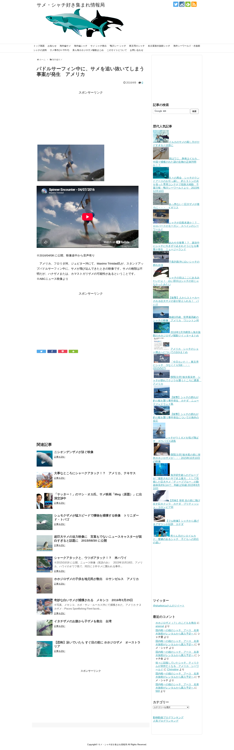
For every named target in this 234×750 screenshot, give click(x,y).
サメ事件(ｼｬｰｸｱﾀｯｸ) (59, 50)
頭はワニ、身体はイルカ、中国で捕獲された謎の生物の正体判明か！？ (176, 162)
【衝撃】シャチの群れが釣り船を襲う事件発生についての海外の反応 (176, 417)
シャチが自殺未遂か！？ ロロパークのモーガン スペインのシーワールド (176, 226)
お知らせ (52, 46)
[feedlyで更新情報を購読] (188, 4)
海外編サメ (65, 46)
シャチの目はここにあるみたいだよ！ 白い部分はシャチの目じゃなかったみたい (176, 281)
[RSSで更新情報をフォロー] (194, 4)
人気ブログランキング (165, 720)
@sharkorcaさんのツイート (168, 605)
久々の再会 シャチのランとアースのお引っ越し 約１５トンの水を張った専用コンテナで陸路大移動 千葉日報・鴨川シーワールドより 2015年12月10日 (176, 184)
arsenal (160, 626)
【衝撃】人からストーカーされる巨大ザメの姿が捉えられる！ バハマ (176, 301)
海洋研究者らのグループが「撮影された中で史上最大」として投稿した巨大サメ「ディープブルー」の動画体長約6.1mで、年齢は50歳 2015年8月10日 (176, 482)
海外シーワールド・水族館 (186, 46)
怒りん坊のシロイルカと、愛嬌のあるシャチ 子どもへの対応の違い (176, 539)
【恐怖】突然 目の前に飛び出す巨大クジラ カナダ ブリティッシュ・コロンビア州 (176, 504)
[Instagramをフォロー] (181, 4)
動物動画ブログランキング (168, 717)
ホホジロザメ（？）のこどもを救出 (176, 622)
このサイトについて (117, 50)
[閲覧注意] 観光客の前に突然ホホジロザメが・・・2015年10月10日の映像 (176, 458)
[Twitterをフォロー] (175, 4)
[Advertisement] (91, 117)
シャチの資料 (40, 50)
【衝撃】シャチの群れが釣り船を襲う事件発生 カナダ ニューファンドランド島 (176, 400)
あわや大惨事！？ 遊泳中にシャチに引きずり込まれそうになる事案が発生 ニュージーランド (176, 246)
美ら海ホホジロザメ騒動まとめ (88, 50)
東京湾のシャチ (137, 46)
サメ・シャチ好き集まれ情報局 (71, 4)
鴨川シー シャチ (118, 46)
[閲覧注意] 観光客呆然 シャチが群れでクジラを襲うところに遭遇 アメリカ (177, 380)
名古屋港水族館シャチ (159, 46)
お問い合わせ (136, 50)
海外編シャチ (80, 46)
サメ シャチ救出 (98, 46)
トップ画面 (39, 46)
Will (158, 691)
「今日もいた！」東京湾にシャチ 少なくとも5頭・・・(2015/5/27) (176, 365)
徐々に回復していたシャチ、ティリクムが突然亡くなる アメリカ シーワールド (177, 666)
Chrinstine (173, 669)
